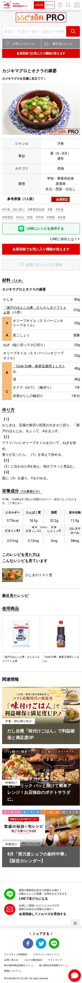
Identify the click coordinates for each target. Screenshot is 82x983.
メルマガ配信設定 (33, 960)
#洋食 (40, 217)
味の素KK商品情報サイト (17, 965)
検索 (73, 31)
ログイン (49, 5)
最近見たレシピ (63, 43)
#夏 (50, 209)
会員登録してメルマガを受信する (42, 914)
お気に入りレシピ (23, 43)
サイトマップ (55, 960)
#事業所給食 (36, 209)
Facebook (28, 943)
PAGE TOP (75, 923)
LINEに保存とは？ (63, 239)
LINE (54, 943)
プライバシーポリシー (44, 954)
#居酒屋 (7, 217)
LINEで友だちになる (33, 898)
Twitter (41, 943)
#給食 (62, 217)
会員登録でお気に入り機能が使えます (41, 53)
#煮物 (51, 217)
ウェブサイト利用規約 (15, 954)
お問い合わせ (60, 5)
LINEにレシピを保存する (45, 228)
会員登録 (39, 5)
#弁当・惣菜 (24, 217)
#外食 (59, 209)
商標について (11, 971)
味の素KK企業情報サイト (52, 965)
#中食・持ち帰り (13, 209)
